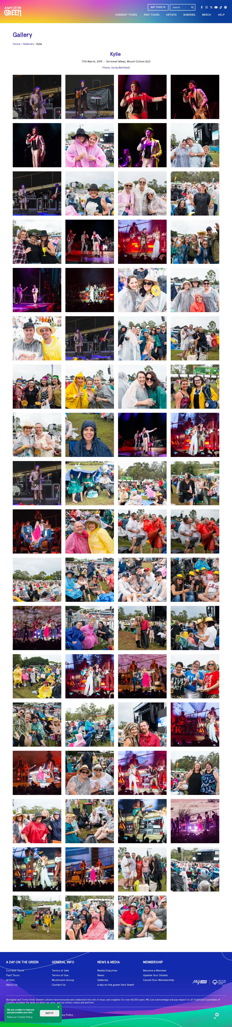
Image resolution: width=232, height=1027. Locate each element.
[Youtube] (216, 7)
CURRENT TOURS (126, 14)
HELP (221, 14)
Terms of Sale (60, 970)
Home (16, 44)
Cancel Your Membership (158, 980)
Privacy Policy (64, 1014)
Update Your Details (155, 975)
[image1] (200, 981)
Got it (49, 1013)
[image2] (219, 981)
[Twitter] (211, 7)
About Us (11, 984)
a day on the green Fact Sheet (115, 984)
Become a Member (155, 970)
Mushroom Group (63, 980)
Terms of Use (60, 975)
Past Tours (13, 975)
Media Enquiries (107, 970)
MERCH (206, 14)
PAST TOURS (151, 14)
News (100, 975)
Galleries (28, 44)
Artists (10, 980)
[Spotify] (225, 7)
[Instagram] (206, 7)
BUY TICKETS (158, 7)
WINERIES (189, 14)
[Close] (58, 1007)
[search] (192, 7)
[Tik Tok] (220, 7)
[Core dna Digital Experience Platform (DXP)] (215, 1014)
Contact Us (59, 984)
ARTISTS (171, 14)
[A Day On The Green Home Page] (12, 11)
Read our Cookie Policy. (20, 1017)
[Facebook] (201, 7)
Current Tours (15, 970)
